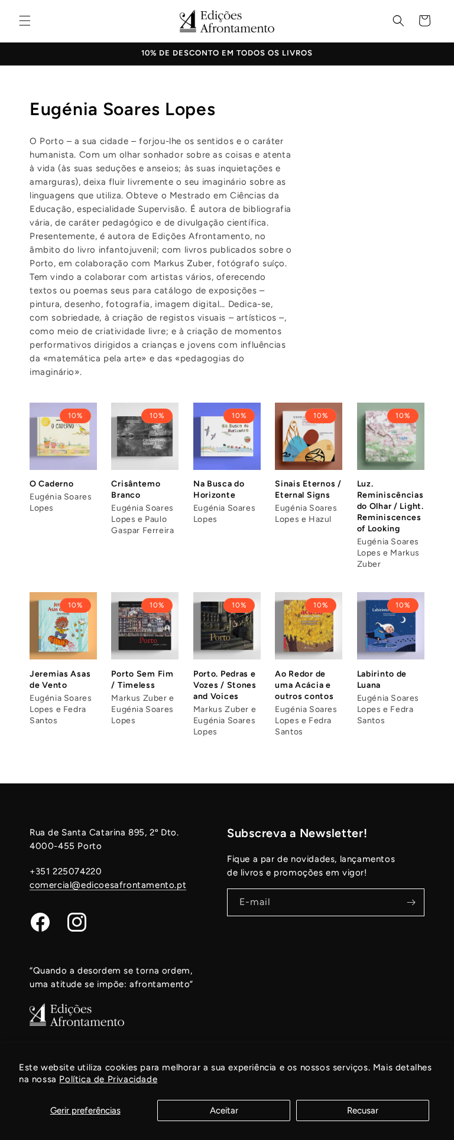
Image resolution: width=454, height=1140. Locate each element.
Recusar (362, 1110)
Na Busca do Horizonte (219, 489)
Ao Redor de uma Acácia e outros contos (304, 685)
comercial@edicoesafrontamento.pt (108, 885)
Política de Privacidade (108, 1079)
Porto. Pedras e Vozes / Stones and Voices (225, 685)
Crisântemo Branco (135, 489)
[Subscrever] (411, 902)
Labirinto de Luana (382, 679)
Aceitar (224, 1110)
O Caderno (51, 484)
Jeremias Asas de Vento (60, 679)
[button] (25, 21)
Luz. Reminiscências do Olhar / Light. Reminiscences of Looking (390, 506)
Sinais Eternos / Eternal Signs (308, 489)
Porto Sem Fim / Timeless (142, 679)
